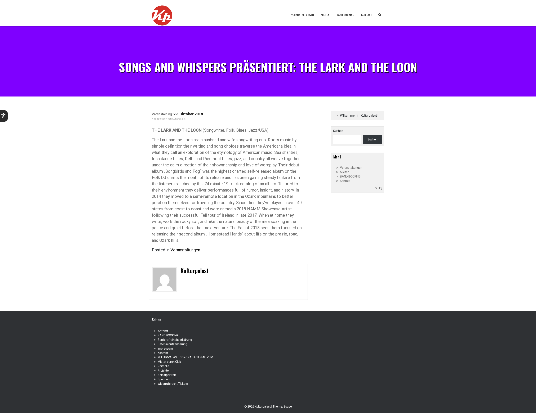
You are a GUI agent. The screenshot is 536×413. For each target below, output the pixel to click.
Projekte (163, 370)
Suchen (338, 131)
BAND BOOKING (345, 14)
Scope (287, 406)
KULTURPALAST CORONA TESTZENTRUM (185, 357)
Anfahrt (163, 331)
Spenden (164, 379)
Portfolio (163, 366)
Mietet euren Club (169, 361)
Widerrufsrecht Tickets (173, 383)
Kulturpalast (178, 118)
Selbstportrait (167, 375)
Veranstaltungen (302, 14)
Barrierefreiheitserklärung (175, 339)
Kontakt (366, 14)
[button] (4, 116)
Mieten (325, 14)
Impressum (165, 348)
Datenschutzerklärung (172, 344)
